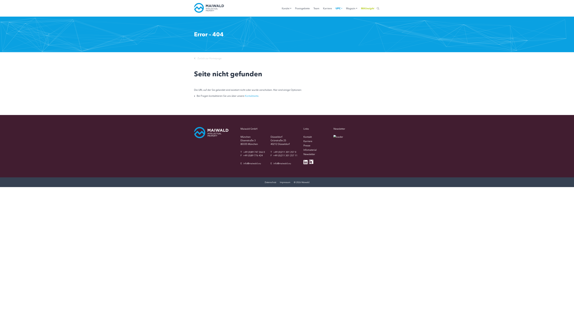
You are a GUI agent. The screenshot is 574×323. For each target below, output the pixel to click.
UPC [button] (338, 8)
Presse (306, 145)
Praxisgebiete (302, 8)
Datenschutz (270, 182)
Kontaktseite (251, 95)
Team (316, 8)
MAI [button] (367, 8)
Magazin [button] (350, 8)
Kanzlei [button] (286, 8)
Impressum (285, 182)
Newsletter (309, 154)
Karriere (327, 8)
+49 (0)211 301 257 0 (284, 152)
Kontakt (307, 136)
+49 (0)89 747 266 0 (254, 152)
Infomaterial (310, 149)
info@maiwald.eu (252, 163)
